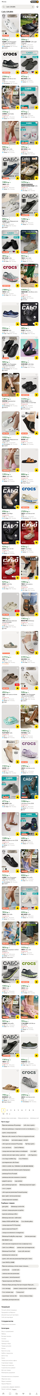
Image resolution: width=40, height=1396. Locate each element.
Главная (3, 1393)
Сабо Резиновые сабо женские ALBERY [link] (9, 364)
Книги (3, 1358)
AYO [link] (3, 949)
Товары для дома (6, 1346)
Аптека (3, 1348)
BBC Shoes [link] (24, 78)
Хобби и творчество (7, 1353)
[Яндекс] (14, 1389)
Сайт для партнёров (7, 1317)
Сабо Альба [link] (8, 114)
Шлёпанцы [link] (27, 620)
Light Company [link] (25, 41)
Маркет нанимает (6, 1381)
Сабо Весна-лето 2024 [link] (9, 79)
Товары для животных (7, 1365)
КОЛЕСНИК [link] (24, 364)
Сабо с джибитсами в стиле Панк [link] (28, 401)
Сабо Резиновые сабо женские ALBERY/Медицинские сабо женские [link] (10, 42)
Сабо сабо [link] (26, 949)
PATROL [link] (23, 476)
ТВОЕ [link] (3, 620)
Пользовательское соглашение (10, 1376)
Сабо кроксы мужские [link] (26, 584)
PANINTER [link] (5, 330)
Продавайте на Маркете (8, 1312)
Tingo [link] (4, 149)
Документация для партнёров (9, 1315)
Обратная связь (5, 1379)
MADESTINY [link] (24, 620)
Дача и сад (4, 1355)
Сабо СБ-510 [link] (7, 549)
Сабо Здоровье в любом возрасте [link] (10, 950)
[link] (11, 1125)
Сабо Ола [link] (26, 330)
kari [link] (3, 840)
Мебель (3, 1334)
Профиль (36, 1393)
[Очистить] (33, 7)
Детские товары (6, 1370)
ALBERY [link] (4, 41)
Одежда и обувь (6, 1343)
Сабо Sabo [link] (27, 364)
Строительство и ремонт (8, 1367)
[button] (37, 7)
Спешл (10, 1393)
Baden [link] (23, 439)
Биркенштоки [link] (8, 401)
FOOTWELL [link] (24, 733)
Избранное (23, 1393)
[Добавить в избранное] (17, 15)
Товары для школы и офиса (9, 1360)
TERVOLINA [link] (24, 292)
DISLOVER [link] (24, 659)
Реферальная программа (8, 1324)
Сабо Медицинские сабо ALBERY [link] (10, 221)
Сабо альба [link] (26, 877)
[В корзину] (18, 35)
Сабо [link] (26, 78)
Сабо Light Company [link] (29, 42)
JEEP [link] (3, 659)
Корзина (30, 1393)
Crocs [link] (4, 78)
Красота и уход (5, 1351)
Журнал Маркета (6, 1383)
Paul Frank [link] (24, 401)
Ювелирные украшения (8, 1372)
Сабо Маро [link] (7, 513)
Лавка (16, 1393)
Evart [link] (23, 330)
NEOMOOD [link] (5, 1097)
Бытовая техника (6, 1336)
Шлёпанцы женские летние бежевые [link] (9, 621)
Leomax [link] (4, 114)
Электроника (5, 1341)
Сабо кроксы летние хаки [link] (9, 695)
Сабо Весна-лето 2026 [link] (29, 292)
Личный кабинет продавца (9, 1310)
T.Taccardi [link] (24, 1023)
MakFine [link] (4, 401)
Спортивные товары (7, 1363)
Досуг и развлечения (7, 1331)
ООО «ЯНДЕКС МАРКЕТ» (13, 1387)
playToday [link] (5, 733)
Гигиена (3, 1338)
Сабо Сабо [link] (7, 149)
